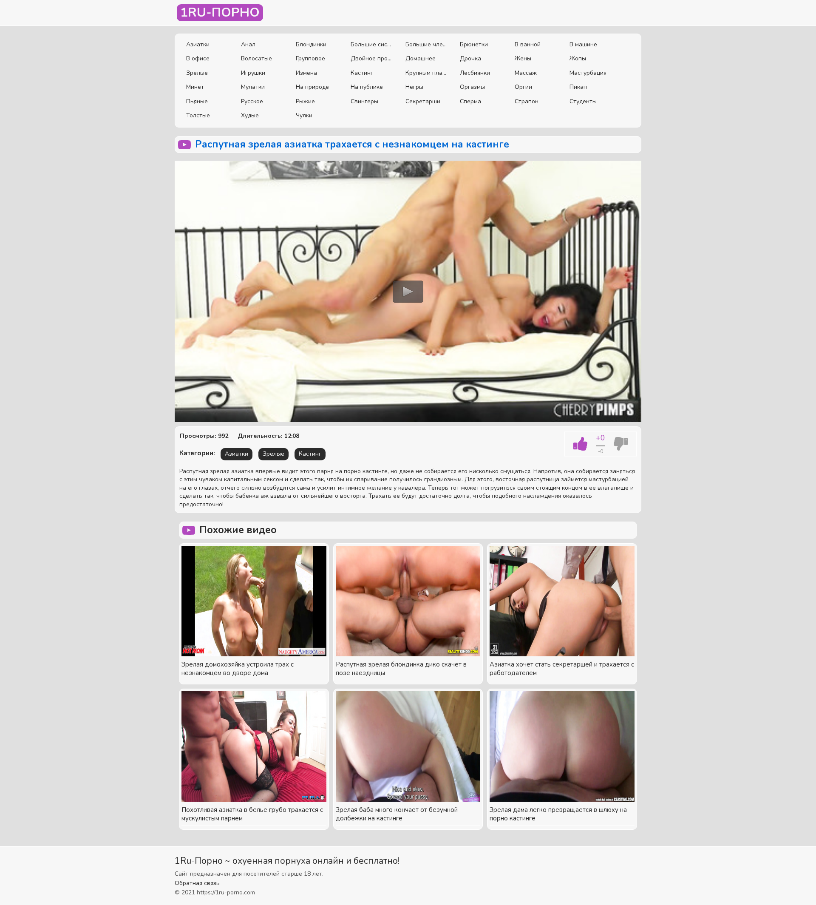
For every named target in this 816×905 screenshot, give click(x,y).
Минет (195, 87)
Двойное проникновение (372, 58)
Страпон (526, 101)
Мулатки (253, 87)
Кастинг (362, 73)
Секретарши (422, 101)
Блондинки (311, 44)
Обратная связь (197, 883)
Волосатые (256, 58)
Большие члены (426, 44)
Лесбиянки (475, 73)
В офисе (198, 58)
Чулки (304, 115)
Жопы (578, 58)
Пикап (578, 87)
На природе (312, 87)
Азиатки (198, 44)
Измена (306, 73)
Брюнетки (474, 44)
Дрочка (470, 58)
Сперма (470, 101)
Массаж (526, 73)
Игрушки (253, 73)
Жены (523, 58)
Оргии (523, 87)
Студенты (583, 101)
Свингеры (364, 101)
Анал (248, 44)
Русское (252, 101)
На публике (367, 87)
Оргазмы (472, 87)
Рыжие (305, 101)
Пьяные (197, 101)
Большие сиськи (372, 44)
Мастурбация (588, 73)
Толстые (198, 115)
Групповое (310, 58)
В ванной (528, 44)
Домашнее (420, 58)
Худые (250, 115)
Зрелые (197, 73)
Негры (414, 87)
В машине (583, 44)
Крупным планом (426, 73)
